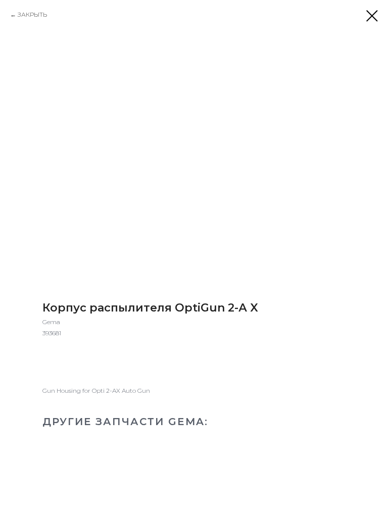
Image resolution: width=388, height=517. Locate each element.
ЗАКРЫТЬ (32, 14)
